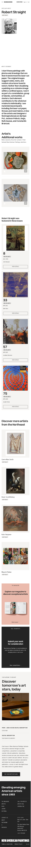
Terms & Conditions (7, 844)
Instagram (4, 822)
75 (5, 393)
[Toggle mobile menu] (2, 2)
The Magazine (5, 801)
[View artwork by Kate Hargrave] (15, 519)
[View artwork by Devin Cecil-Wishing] (15, 481)
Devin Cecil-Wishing (8, 497)
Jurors (3, 808)
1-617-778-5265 (21, 833)
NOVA (3, 806)
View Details (15, 266)
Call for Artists (22, 801)
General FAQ (20, 806)
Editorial (4, 811)
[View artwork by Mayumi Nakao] (15, 556)
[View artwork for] (25, 171)
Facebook (4, 827)
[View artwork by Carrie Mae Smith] (15, 444)
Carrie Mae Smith (7, 459)
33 (5, 300)
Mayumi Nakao (6, 572)
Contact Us (5, 817)
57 (5, 346)
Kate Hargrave (6, 534)
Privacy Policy (18, 844)
